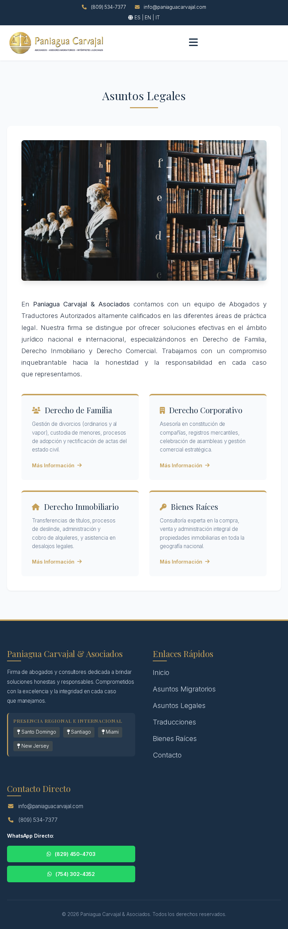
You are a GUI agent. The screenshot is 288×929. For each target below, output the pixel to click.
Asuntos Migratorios (184, 689)
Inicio (161, 672)
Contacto (167, 755)
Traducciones (174, 722)
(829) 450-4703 (75, 854)
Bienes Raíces (175, 738)
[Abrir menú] (193, 42)
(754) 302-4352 (75, 874)
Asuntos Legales (179, 705)
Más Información (53, 465)
